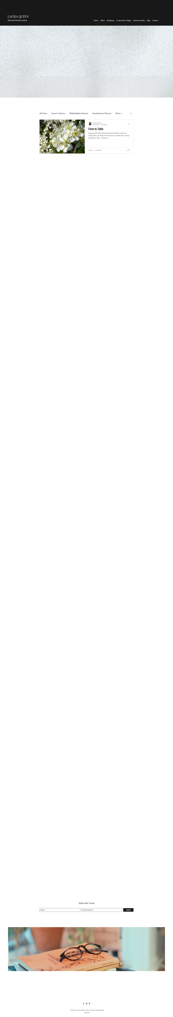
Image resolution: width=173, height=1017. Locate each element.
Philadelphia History (78, 113)
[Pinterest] (90, 1004)
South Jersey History (102, 113)
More (118, 113)
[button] (131, 114)
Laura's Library (58, 113)
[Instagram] (86, 1004)
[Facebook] (83, 1004)
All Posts (43, 113)
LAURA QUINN (18, 16)
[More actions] (129, 124)
